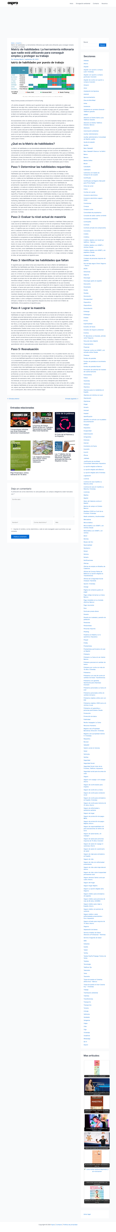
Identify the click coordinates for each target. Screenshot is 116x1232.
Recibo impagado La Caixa (92, 722)
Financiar (86, 347)
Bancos (86, 157)
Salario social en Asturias (92, 748)
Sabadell (86, 745)
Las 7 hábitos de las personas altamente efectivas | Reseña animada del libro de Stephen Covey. (63, 457)
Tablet (86, 950)
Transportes (87, 1005)
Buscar (86, 42)
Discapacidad (88, 299)
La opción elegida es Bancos (93, 466)
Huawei (86, 413)
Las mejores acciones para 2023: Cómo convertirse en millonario (41, 459)
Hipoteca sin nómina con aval (93, 395)
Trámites (86, 996)
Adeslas (86, 60)
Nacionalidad (88, 545)
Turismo (86, 1008)
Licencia (86, 479)
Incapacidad (87, 431)
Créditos (86, 237)
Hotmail (86, 410)
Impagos (86, 424)
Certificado (87, 178)
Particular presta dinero (91, 611)
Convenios (87, 231)
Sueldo (86, 947)
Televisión (87, 970)
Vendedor (87, 1017)
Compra (86, 206)
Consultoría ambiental (91, 218)
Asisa (85, 103)
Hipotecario (87, 398)
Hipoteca (87, 387)
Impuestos (87, 428)
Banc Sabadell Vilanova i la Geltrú (94, 151)
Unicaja (86, 1011)
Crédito (86, 234)
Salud (85, 751)
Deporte (86, 275)
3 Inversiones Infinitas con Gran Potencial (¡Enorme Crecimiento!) (19, 431)
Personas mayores (89, 628)
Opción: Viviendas (89, 584)
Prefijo (86, 643)
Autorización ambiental (91, 131)
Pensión (86, 614)
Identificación (88, 416)
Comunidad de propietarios (92, 212)
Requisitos (87, 739)
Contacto (96, 3)
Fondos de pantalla (90, 358)
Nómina (86, 554)
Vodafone (87, 1035)
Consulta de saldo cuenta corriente (95, 215)
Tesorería (87, 976)
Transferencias (88, 999)
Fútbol (86, 378)
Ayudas (86, 145)
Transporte (87, 1002)
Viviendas (87, 1032)
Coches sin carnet (89, 192)
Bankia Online (88, 160)
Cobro (86, 189)
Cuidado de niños (89, 255)
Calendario (87, 169)
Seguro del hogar (89, 882)
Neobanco (87, 548)
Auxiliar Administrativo (91, 134)
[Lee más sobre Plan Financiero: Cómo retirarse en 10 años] (20, 455)
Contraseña (87, 222)
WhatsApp (87, 1038)
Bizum (86, 163)
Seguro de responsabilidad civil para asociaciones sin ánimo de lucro (94, 828)
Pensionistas (88, 625)
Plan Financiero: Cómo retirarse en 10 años (19, 474)
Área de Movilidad (89, 100)
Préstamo (87, 654)
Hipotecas (87, 401)
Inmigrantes (87, 437)
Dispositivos (88, 305)
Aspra (53, 1224)
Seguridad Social (89, 763)
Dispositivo (87, 302)
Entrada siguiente (71, 398)
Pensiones (87, 622)
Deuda (86, 290)
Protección (87, 713)
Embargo (87, 311)
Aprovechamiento (89, 97)
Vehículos (87, 1014)
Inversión (86, 449)
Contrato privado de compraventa (95, 228)
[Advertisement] (58, 20)
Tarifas (86, 953)
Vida (85, 1026)
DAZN (85, 268)
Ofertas (86, 563)
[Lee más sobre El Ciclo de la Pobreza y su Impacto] (65, 422)
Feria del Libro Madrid (91, 341)
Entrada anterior (13, 398)
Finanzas (86, 355)
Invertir (86, 452)
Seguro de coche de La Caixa (93, 790)
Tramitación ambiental (91, 993)
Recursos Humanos (90, 725)
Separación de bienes (90, 929)
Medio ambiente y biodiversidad (94, 516)
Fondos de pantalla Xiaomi (92, 366)
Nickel (86, 551)
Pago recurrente (89, 605)
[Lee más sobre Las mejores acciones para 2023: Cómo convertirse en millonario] (43, 447)
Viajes (85, 1023)
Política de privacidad (70, 1224)
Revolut (86, 742)
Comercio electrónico (91, 195)
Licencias (87, 492)
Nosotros (105, 3)
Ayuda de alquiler (89, 142)
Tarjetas (86, 961)
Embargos (87, 314)
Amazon (86, 85)
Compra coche (88, 209)
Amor (85, 88)
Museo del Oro (88, 542)
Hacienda (87, 381)
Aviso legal (87, 1214)
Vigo (85, 1029)
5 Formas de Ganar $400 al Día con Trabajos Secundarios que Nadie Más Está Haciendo (43, 428)
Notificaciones (88, 560)
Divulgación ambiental (83, 3)
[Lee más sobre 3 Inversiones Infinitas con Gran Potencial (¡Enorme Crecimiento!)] (20, 419)
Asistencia (87, 106)
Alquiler (86, 66)
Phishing (86, 632)
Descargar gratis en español (93, 281)
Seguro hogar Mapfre (90, 885)
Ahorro (86, 63)
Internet (86, 443)
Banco (86, 154)
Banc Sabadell (88, 148)
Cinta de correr (88, 186)
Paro (85, 608)
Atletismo (87, 128)
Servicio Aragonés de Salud (92, 938)
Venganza (87, 1020)
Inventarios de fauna (90, 446)
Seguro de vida (88, 859)
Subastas (87, 944)
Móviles (86, 539)
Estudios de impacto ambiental (94, 330)
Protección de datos (90, 716)
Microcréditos (88, 522)
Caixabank (87, 166)
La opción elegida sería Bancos (94, 469)
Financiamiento (88, 344)
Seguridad (87, 760)
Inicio (71, 3)
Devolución (87, 296)
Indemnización (88, 434)
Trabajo (86, 990)
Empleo (86, 317)
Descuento (87, 284)
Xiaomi (86, 1045)
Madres (86, 495)
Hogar (86, 404)
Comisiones (87, 203)
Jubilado (86, 458)
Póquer (86, 640)
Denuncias (87, 271)
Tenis (85, 973)
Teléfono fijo (88, 967)
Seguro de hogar (89, 813)
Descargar (87, 278)
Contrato (86, 225)
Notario (86, 557)
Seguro (86, 776)
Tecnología (87, 964)
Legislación (87, 475)
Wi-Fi (85, 1042)
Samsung (87, 754)
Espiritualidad (88, 324)
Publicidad (87, 719)
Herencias (87, 384)
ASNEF (86, 114)
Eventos (86, 333)
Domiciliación (88, 308)
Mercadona (87, 519)
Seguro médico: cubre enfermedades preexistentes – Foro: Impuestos (93, 916)
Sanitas (86, 757)
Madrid (86, 498)
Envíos (86, 320)
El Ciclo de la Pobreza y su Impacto (64, 435)
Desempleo (87, 287)
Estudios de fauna (89, 327)
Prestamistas (88, 646)
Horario (86, 407)
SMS (85, 941)
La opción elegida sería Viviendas (94, 472)
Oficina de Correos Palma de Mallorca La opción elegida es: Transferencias (93, 573)
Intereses (86, 440)
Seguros (86, 926)
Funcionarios (88, 375)
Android (86, 94)
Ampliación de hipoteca (91, 91)
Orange (86, 587)
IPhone (86, 455)
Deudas (86, 293)
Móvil (85, 536)
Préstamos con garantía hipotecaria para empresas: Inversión (92, 683)
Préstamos (87, 672)
